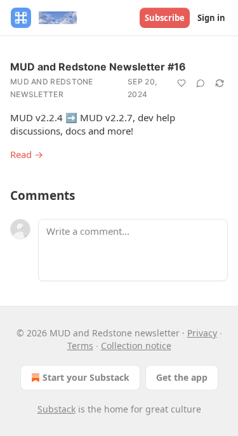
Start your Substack (86, 377)
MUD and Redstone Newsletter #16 (98, 66)
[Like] (181, 83)
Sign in (211, 17)
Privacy (202, 333)
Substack (56, 409)
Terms (80, 346)
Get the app (182, 377)
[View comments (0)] (200, 83)
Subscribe (165, 17)
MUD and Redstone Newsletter (51, 88)
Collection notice (136, 346)
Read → (26, 154)
